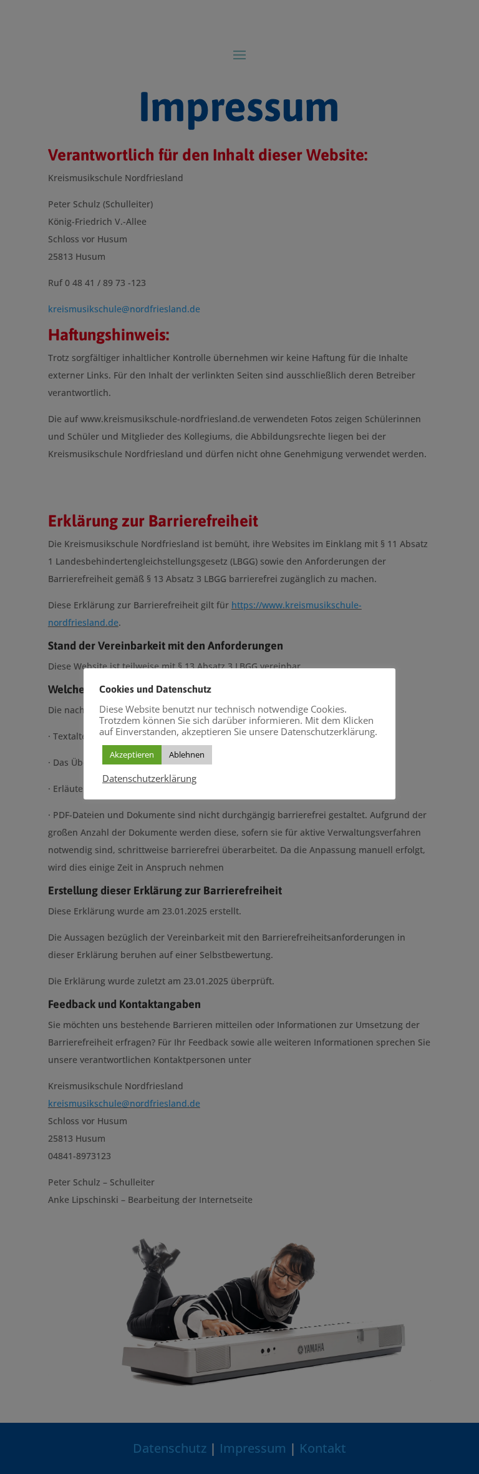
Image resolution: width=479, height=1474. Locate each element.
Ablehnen (187, 754)
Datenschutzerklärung (149, 778)
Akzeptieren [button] (132, 754)
